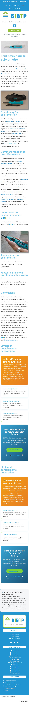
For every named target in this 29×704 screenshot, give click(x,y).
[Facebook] (10, 642)
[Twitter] (14, 642)
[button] (14, 25)
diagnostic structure (10, 340)
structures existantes (10, 143)
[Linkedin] (18, 642)
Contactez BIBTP (14, 450)
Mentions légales (23, 701)
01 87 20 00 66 (15, 455)
